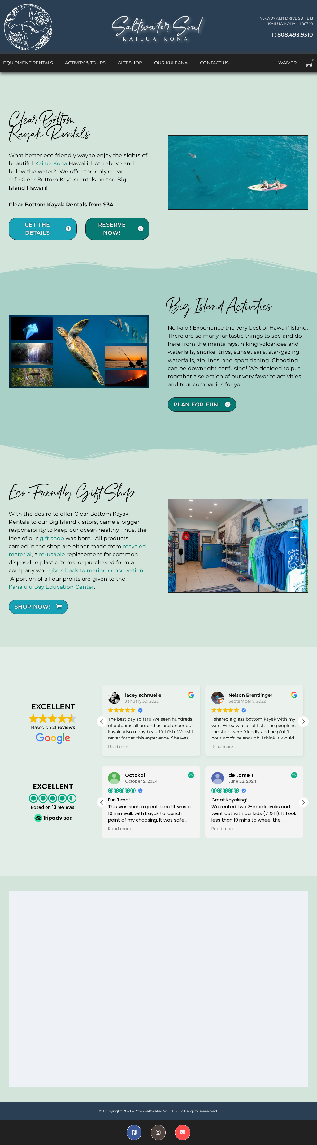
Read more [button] (119, 746)
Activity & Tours (85, 63)
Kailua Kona (51, 163)
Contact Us (214, 63)
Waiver (287, 63)
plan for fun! (197, 404)
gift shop (52, 538)
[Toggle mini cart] (310, 63)
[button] (303, 721)
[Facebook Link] (134, 1132)
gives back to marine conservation (96, 570)
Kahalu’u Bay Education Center (51, 586)
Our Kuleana (171, 63)
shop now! (33, 606)
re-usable (52, 554)
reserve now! (112, 228)
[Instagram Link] (158, 1132)
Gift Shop (130, 63)
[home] (28, 27)
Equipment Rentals (28, 63)
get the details (37, 228)
